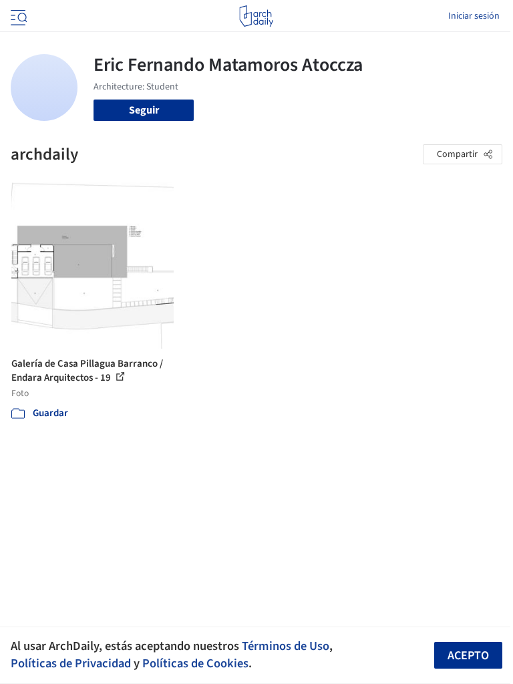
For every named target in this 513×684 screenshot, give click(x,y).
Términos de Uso (285, 646)
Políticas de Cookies (195, 663)
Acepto (468, 655)
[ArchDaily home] (256, 16)
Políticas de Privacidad (71, 663)
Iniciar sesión (474, 16)
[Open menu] (17, 16)
